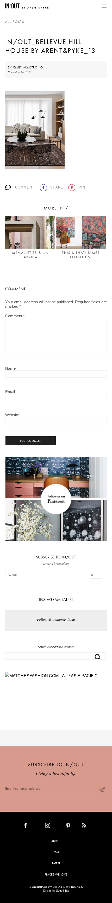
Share (56, 187)
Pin (82, 187)
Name (10, 368)
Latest (56, 863)
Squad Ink (62, 890)
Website (12, 415)
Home (56, 852)
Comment (24, 187)
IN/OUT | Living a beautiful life (26, 6)
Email (10, 391)
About (56, 841)
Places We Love (56, 874)
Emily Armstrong (28, 67)
